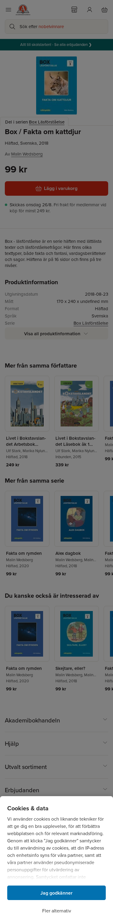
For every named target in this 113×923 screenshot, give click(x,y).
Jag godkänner (56, 892)
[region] (56, 859)
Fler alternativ (56, 910)
